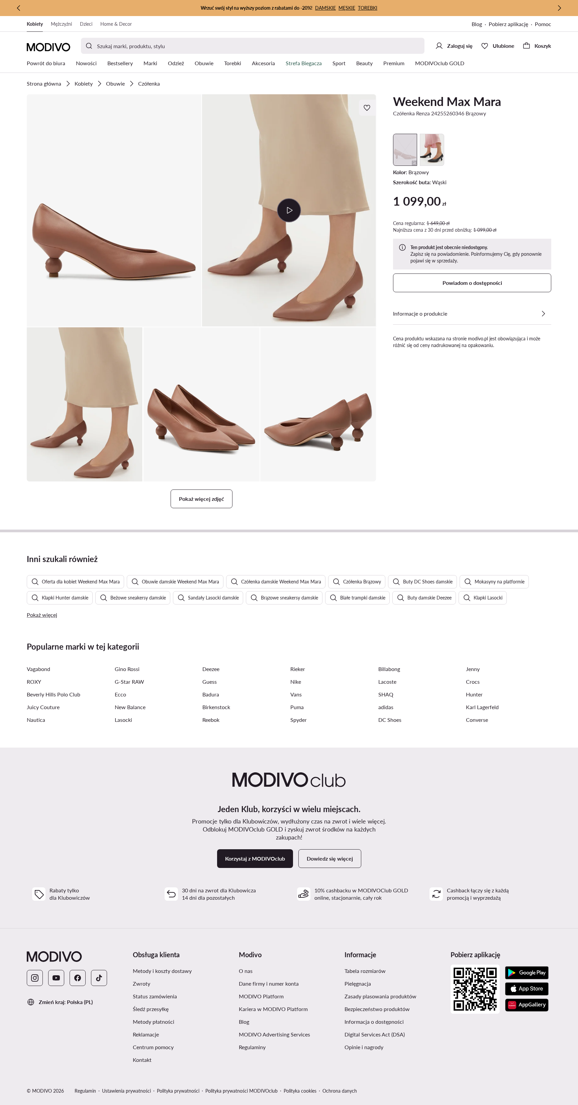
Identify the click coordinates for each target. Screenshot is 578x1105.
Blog (477, 24)
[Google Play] (527, 973)
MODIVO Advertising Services (274, 1034)
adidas (385, 707)
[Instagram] (35, 978)
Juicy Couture (43, 707)
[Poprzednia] (19, 8)
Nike (295, 681)
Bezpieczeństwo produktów (377, 1009)
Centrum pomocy (153, 1047)
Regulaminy (252, 1047)
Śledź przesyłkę (151, 1009)
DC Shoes (389, 719)
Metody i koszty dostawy (162, 971)
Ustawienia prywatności (126, 1091)
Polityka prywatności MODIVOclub (241, 1091)
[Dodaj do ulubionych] (367, 108)
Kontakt (142, 1060)
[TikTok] (99, 978)
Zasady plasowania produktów (380, 996)
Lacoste (387, 681)
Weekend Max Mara (447, 101)
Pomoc (543, 24)
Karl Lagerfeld (482, 707)
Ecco (120, 694)
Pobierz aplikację (508, 24)
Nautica (36, 719)
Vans (296, 694)
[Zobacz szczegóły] (543, 314)
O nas (246, 971)
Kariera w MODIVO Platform (273, 1009)
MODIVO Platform (261, 996)
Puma (297, 707)
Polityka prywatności (178, 1091)
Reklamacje (146, 1034)
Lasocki (123, 719)
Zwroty (141, 983)
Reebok (210, 719)
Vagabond (38, 669)
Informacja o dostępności (374, 1021)
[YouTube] (56, 978)
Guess (209, 681)
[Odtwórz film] (289, 210)
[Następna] (559, 8)
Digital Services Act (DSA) (375, 1034)
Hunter (474, 694)
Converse (477, 719)
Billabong (389, 669)
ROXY (34, 681)
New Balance (130, 707)
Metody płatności (153, 1021)
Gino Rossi (127, 669)
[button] (114, 210)
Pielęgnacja (358, 983)
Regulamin (85, 1091)
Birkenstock (216, 707)
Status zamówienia (155, 996)
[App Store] (527, 989)
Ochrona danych (339, 1091)
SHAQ (385, 694)
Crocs (473, 681)
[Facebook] (78, 978)
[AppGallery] (527, 1005)
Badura (210, 694)
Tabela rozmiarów (365, 971)
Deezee (210, 669)
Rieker (297, 669)
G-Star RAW (129, 681)
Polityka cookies (300, 1091)
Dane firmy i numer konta (269, 983)
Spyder (298, 719)
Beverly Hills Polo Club (53, 694)
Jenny (473, 669)
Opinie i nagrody (364, 1047)
